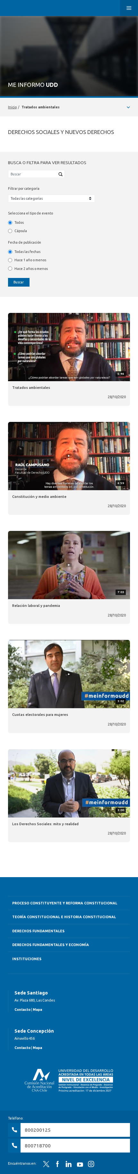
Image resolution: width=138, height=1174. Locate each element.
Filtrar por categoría (23, 188)
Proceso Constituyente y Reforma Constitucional (64, 903)
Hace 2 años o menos (31, 269)
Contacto (22, 1009)
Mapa (37, 1009)
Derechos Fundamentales (38, 931)
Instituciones (26, 959)
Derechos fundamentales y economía (50, 945)
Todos (19, 222)
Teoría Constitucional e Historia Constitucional (64, 917)
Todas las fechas (27, 252)
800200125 (38, 1130)
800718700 (38, 1145)
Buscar (18, 282)
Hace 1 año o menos (30, 260)
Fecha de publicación (24, 242)
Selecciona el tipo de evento (30, 213)
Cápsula (20, 231)
